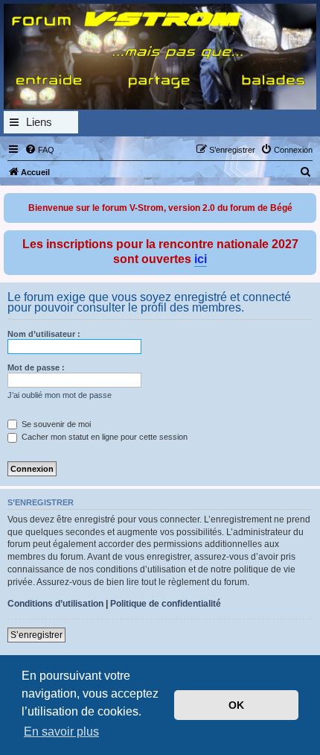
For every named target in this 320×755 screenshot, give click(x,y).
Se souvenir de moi (55, 424)
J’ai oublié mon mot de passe (59, 395)
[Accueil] (160, 57)
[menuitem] (39, 150)
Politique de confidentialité (165, 603)
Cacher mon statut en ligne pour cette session (103, 436)
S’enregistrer (36, 635)
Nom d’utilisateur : (43, 333)
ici (200, 259)
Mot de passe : (36, 367)
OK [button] (236, 705)
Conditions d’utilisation (55, 603)
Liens (39, 122)
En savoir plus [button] (61, 731)
